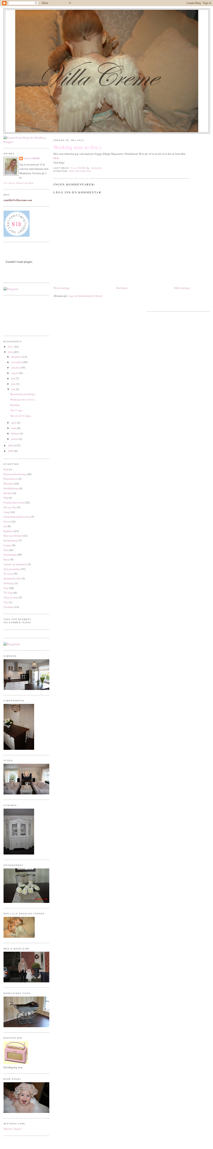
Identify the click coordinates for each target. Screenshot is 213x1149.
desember (16, 357)
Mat (6, 550)
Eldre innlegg (182, 288)
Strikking (9, 583)
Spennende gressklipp (22, 394)
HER (56, 158)
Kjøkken (8, 531)
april (14, 422)
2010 (11, 352)
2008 (11, 451)
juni (13, 384)
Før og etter (10, 507)
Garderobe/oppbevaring (17, 516)
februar (15, 433)
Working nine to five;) (22, 399)
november (17, 362)
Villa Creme (32, 158)
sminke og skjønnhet (15, 564)
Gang (7, 512)
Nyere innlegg (61, 288)
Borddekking (11, 488)
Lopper (8, 545)
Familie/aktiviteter (14, 502)
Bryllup (8, 493)
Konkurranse (11, 540)
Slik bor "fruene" (13, 1129)
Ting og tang (11, 597)
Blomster (9, 483)
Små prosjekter (12, 569)
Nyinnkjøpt (10, 554)
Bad (6, 469)
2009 (11, 445)
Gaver (7, 521)
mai (13, 389)
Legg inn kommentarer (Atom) (85, 296)
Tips (6, 602)
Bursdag (15, 405)
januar (15, 439)
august (15, 373)
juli (13, 378)
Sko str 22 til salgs (20, 416)
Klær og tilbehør (13, 535)
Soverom (9, 573)
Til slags (8, 592)
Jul (5, 526)
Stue (6, 588)
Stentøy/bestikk (12, 578)
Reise (7, 559)
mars (14, 428)
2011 (11, 347)
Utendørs (9, 607)
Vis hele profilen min (18, 183)
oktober (16, 367)
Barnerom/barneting (15, 474)
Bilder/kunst (11, 479)
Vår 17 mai (16, 410)
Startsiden (122, 288)
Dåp (6, 498)
